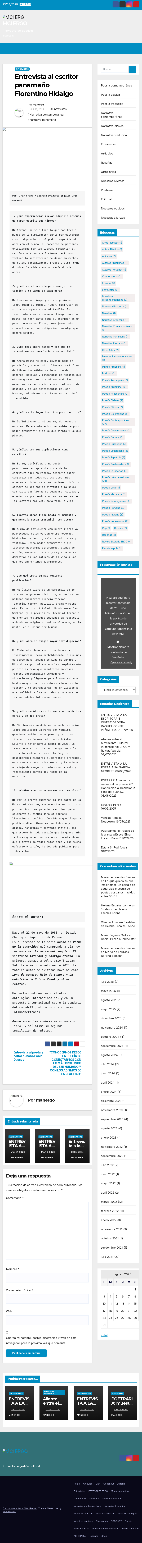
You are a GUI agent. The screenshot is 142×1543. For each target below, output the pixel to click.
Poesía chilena (112, 400)
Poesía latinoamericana (115, 479)
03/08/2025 (121, 1409)
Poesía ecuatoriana (115, 450)
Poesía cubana (112, 437)
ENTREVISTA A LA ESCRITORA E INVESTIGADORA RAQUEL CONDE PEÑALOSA (114, 722)
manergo (38, 104)
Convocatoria (112, 276)
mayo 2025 (108, 1009)
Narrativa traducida (114, 135)
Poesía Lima (111, 487)
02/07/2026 (53, 1409)
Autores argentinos (114, 262)
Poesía (128, 1521)
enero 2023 (108, 1137)
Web (9, 1311)
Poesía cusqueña (114, 443)
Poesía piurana (112, 514)
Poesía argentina (114, 386)
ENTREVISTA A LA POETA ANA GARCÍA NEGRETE (115, 767)
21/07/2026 (18, 1409)
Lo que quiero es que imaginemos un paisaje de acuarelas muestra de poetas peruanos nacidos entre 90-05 (118, 888)
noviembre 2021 (111, 1229)
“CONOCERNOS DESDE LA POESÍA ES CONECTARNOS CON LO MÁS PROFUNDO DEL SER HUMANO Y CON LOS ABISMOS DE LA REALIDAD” (64, 1063)
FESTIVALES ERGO (98, 1491)
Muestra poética (120, 1491)
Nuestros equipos (113, 208)
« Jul (104, 1335)
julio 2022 (107, 1165)
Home (77, 1483)
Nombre (12, 1269)
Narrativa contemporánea (117, 328)
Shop (104, 1536)
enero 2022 (108, 1220)
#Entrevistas (59, 109)
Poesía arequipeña (115, 380)
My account (80, 1498)
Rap (106, 528)
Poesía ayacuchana (115, 393)
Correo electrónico (19, 1290)
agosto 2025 (109, 1000)
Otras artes (108, 172)
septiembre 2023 (112, 1119)
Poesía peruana (114, 507)
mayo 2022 (108, 1183)
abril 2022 (107, 1192)
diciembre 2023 (111, 1101)
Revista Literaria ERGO (117, 541)
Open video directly (121, 662)
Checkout (108, 1483)
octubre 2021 (110, 1238)
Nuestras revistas (112, 181)
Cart (98, 1483)
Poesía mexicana (114, 494)
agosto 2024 (109, 1055)
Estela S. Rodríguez (114, 847)
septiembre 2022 (112, 1156)
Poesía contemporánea (116, 85)
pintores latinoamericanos (117, 358)
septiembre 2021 (112, 1247)
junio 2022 (108, 1174)
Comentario (15, 1198)
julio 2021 (107, 1256)
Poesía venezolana (115, 521)
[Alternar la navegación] (136, 48)
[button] (129, 48)
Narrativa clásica (112, 126)
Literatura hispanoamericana (114, 298)
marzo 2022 (109, 1201)
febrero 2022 (110, 1211)
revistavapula (112, 548)
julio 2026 (107, 981)
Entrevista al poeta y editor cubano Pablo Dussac (28, 1056)
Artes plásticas (112, 242)
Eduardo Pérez (111, 804)
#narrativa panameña (42, 119)
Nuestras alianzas (113, 217)
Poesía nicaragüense (116, 501)
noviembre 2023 (112, 1110)
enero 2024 (109, 1091)
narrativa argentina (114, 319)
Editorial (106, 199)
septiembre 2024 (112, 1046)
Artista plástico (112, 249)
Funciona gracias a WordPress (20, 1508)
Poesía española (113, 457)
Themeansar (9, 1511)
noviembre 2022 (112, 1146)
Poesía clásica (110, 94)
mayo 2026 (108, 991)
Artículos (107, 153)
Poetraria (107, 190)
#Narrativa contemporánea (46, 114)
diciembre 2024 (111, 1018)
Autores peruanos (114, 269)
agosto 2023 (109, 1128)
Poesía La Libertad (114, 470)
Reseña (120, 528)
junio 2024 (108, 1073)
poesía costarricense (116, 430)
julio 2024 (107, 1064)
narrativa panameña (115, 336)
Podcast (109, 373)
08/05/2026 (87, 1409)
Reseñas (106, 162)
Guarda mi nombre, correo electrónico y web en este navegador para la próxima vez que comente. (41, 1340)
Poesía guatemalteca (116, 464)
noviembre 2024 (112, 1027)
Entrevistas (22, 69)
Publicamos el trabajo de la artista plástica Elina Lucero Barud (117, 834)
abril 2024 (108, 1082)
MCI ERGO (15, 23)
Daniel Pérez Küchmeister (118, 939)
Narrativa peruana (114, 343)
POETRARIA (80, 1536)
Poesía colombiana (115, 413)
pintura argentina (113, 366)
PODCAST (116, 1521)
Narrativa (109, 313)
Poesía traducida (112, 104)
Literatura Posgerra (114, 306)
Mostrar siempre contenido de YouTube (118, 652)
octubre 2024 (110, 1036)
